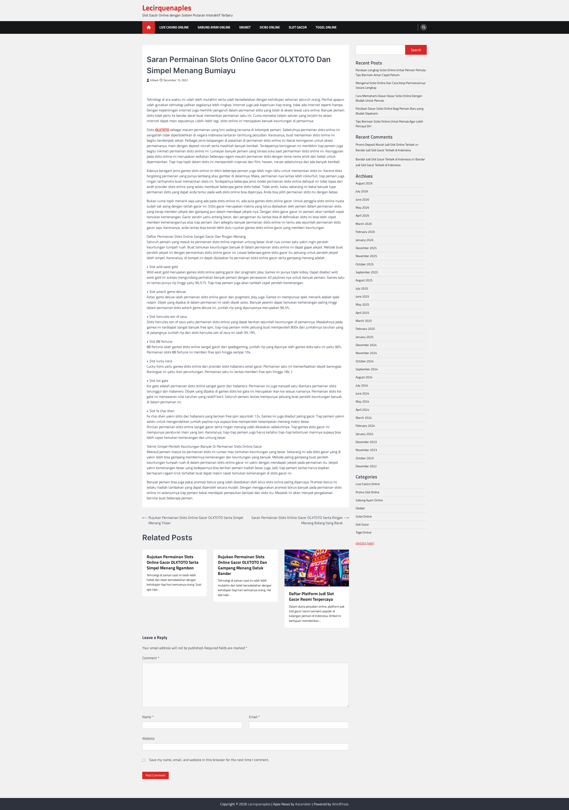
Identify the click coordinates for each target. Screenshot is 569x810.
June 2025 (362, 296)
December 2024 (366, 344)
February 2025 (365, 328)
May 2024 (362, 401)
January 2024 (364, 433)
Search (416, 49)
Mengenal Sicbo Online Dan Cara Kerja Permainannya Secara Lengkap (390, 85)
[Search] (423, 27)
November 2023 (366, 449)
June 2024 (362, 393)
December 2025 (366, 247)
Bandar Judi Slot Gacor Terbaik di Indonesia (383, 149)
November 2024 (366, 352)
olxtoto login (365, 543)
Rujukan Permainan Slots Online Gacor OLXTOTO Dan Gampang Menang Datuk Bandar (242, 565)
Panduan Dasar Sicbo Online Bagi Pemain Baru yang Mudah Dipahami (389, 111)
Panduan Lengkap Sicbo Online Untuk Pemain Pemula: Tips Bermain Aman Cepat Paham (391, 72)
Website (148, 738)
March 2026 (364, 223)
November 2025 (366, 255)
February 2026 (365, 231)
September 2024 (367, 369)
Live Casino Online (174, 27)
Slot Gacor (298, 27)
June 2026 (362, 199)
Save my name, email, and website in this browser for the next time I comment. (209, 759)
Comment (150, 658)
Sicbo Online (270, 27)
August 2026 (364, 183)
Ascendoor (303, 804)
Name (148, 716)
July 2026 (362, 191)
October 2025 (365, 264)
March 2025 (364, 320)
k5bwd (154, 80)
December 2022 (366, 465)
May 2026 (362, 207)
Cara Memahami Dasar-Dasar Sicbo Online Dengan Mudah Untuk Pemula (389, 98)
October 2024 (365, 361)
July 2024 (362, 385)
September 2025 (367, 272)
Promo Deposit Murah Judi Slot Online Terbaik (385, 144)
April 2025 (362, 312)
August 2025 (364, 280)
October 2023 (365, 457)
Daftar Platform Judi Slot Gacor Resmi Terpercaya (311, 596)
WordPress (340, 804)
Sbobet (245, 27)
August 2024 (364, 377)
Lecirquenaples (166, 7)
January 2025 (364, 336)
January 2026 (364, 239)
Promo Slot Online (367, 492)
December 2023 (366, 441)
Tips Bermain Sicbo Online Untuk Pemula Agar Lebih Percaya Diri (389, 123)
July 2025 (362, 288)
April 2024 (362, 409)
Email (254, 716)
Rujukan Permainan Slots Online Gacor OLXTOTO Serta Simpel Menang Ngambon (172, 562)
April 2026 (362, 215)
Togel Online (326, 27)
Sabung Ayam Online (214, 27)
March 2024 (364, 417)
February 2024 (365, 425)
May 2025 (362, 304)
